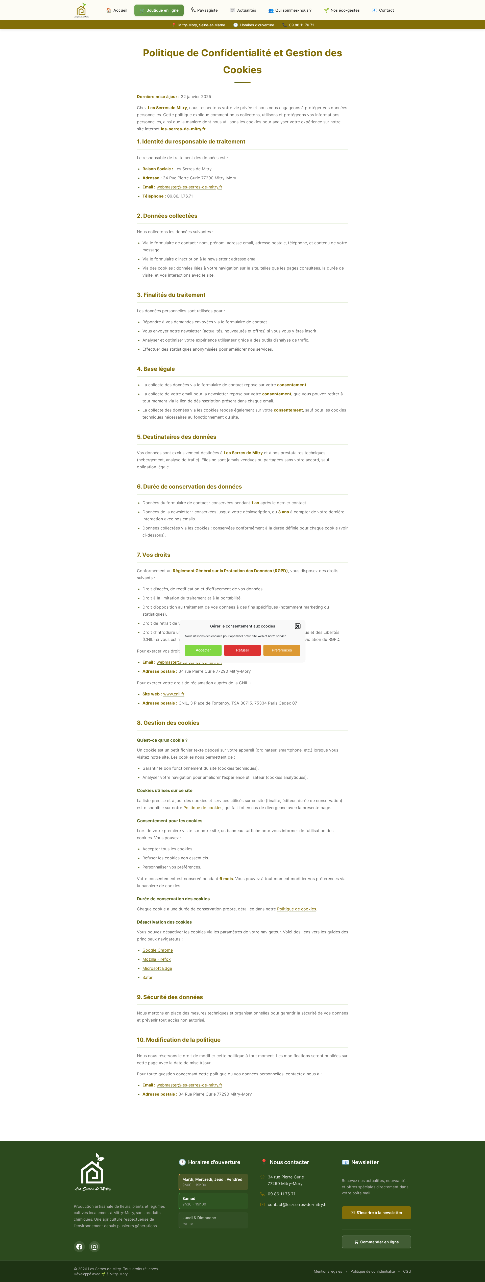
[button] (297, 626)
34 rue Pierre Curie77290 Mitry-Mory (286, 1180)
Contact (383, 10)
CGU (407, 1271)
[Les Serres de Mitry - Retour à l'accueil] (81, 10)
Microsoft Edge (157, 968)
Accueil (116, 10)
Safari (148, 977)
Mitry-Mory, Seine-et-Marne (201, 25)
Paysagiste (207, 10)
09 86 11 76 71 (301, 25)
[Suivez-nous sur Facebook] (79, 1246)
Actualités (243, 10)
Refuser (242, 650)
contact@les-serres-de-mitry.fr (297, 1204)
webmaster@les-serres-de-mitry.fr (189, 186)
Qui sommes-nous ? (289, 10)
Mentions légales (328, 1271)
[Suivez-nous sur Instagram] (94, 1246)
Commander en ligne (379, 1242)
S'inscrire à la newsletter (379, 1212)
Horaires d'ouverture (257, 25)
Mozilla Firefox (156, 959)
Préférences (282, 650)
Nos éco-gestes (342, 10)
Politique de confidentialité (373, 1271)
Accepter (203, 650)
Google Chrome (157, 950)
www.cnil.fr (173, 693)
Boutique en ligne (159, 10)
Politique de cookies (202, 807)
